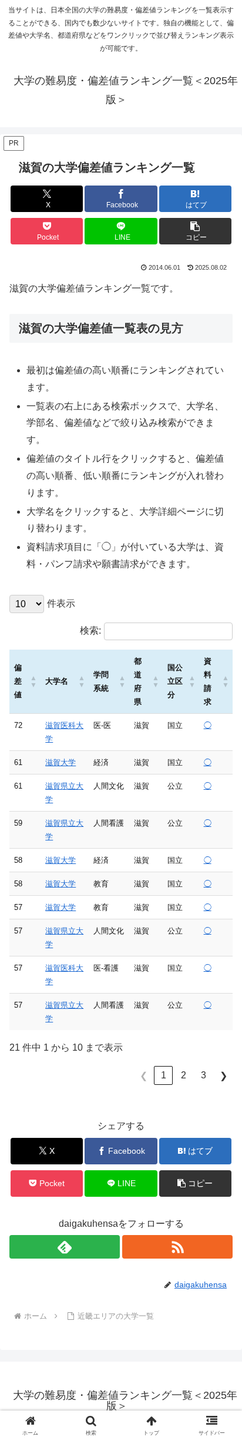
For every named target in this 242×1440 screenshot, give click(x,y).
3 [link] (203, 1075)
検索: (90, 630)
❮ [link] (143, 1076)
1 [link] (163, 1075)
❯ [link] (223, 1076)
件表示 (61, 603)
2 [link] (183, 1075)
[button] (195, 231)
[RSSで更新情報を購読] (177, 1247)
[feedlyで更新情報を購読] (64, 1247)
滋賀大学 (60, 762)
